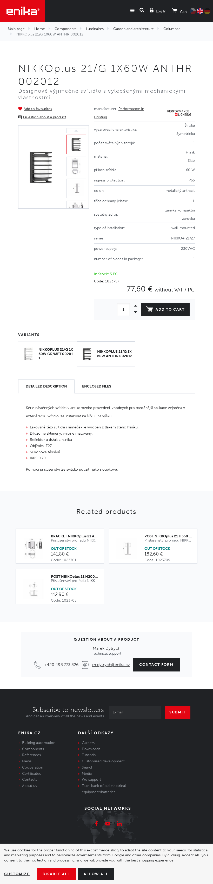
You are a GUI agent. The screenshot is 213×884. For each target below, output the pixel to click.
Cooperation (32, 767)
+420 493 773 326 (61, 664)
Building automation (38, 743)
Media (87, 773)
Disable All (56, 874)
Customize (17, 874)
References (31, 755)
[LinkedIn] (119, 824)
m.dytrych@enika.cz (111, 664)
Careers (88, 743)
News (26, 761)
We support (91, 779)
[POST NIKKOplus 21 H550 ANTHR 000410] (129, 549)
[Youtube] (107, 824)
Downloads (91, 749)
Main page (16, 29)
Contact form (156, 664)
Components (65, 29)
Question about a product (44, 117)
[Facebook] (96, 824)
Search (87, 767)
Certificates (31, 773)
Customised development (103, 761)
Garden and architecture (133, 29)
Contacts (29, 779)
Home (39, 29)
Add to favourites (38, 109)
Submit (177, 712)
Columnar (171, 29)
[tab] (46, 386)
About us (29, 786)
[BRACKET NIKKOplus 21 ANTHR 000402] (36, 549)
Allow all (96, 874)
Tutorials (89, 755)
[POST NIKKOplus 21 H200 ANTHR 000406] (36, 589)
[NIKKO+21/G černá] (41, 167)
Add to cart (170, 309)
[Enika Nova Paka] (22, 11)
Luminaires (95, 29)
